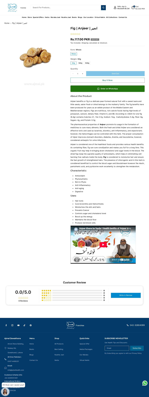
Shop (57, 338)
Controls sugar (81, 213)
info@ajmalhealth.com (16, 370)
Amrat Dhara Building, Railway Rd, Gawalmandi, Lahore (16, 348)
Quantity (74, 69)
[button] (138, 7)
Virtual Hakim (84, 360)
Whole (74, 54)
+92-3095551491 (11, 378)
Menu (32, 338)
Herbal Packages (86, 349)
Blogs (31, 355)
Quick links (84, 338)
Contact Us (33, 360)
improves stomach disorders (90, 137)
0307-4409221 (13, 361)
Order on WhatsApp (109, 89)
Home (6, 23)
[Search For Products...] (103, 7)
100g (80, 63)
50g (74, 63)
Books (31, 349)
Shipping (85, 43)
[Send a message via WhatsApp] (145, 383)
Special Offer (84, 344)
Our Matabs (84, 355)
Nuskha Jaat (59, 355)
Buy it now (108, 80)
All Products (59, 344)
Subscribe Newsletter (116, 338)
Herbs (57, 360)
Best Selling (59, 349)
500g (87, 63)
